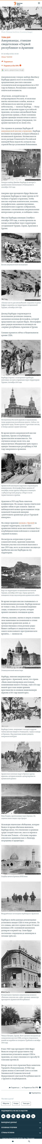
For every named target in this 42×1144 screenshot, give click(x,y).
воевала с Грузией (26, 523)
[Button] (7, 62)
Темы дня (5, 37)
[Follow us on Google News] (28, 1116)
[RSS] (33, 1116)
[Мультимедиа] (13, 1141)
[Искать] (29, 1141)
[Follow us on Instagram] (8, 1116)
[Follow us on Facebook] (13, 1116)
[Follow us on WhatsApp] (23, 1116)
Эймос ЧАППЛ (6, 57)
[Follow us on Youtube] (3, 1116)
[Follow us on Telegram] (18, 1116)
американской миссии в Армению (16, 131)
